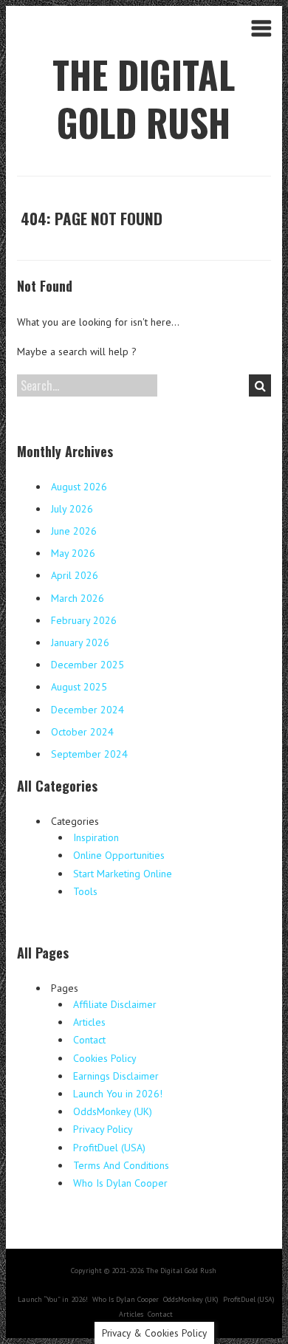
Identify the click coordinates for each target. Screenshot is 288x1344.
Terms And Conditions (121, 1165)
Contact (89, 1039)
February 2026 (84, 620)
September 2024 (89, 754)
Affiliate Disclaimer (115, 1004)
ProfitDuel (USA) (109, 1147)
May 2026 (73, 553)
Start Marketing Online (122, 873)
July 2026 (72, 508)
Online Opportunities (119, 855)
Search (260, 385)
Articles (89, 1022)
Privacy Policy (103, 1129)
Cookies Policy (105, 1058)
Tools (85, 891)
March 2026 (77, 598)
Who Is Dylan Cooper (120, 1183)
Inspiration (96, 837)
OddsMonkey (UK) (112, 1111)
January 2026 (80, 642)
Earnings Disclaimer (116, 1076)
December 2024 (87, 709)
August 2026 (79, 486)
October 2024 (82, 731)
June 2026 (74, 531)
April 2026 (74, 575)
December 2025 (87, 664)
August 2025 (79, 686)
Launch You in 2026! (117, 1093)
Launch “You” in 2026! (53, 1299)
